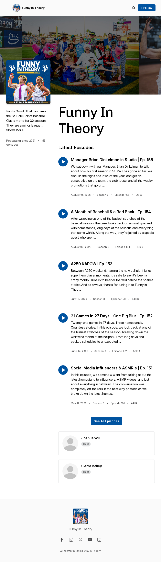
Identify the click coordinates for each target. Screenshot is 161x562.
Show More (15, 130)
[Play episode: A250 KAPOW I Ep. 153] (63, 266)
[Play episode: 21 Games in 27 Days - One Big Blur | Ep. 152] (63, 318)
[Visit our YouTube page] (90, 540)
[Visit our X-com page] (80, 540)
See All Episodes (106, 421)
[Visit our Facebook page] (62, 540)
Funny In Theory (33, 7)
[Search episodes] (133, 8)
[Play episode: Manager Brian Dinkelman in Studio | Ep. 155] (63, 161)
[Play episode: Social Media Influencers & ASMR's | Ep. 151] (63, 370)
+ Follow (146, 7)
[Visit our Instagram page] (71, 540)
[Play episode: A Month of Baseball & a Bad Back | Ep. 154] (63, 214)
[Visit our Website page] (99, 540)
